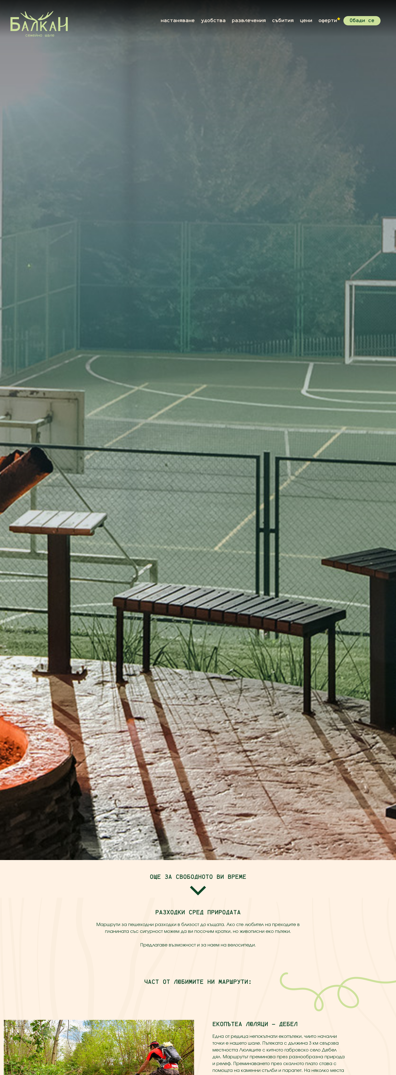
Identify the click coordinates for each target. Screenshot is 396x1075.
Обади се (362, 21)
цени (306, 21)
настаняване (178, 21)
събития (283, 21)
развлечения (249, 21)
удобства (213, 21)
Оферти (327, 21)
